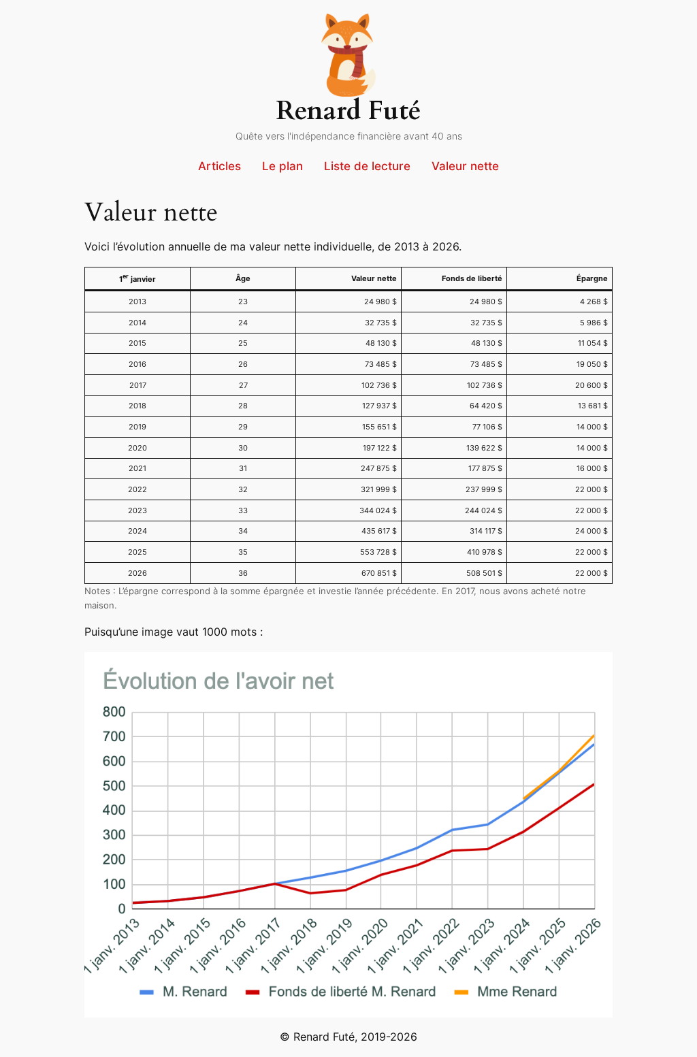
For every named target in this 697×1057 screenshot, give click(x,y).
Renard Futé (348, 111)
